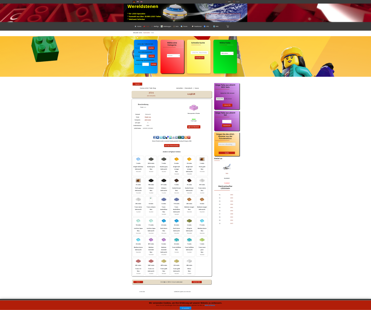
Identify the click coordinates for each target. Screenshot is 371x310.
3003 (231, 194)
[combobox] (227, 53)
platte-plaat (148, 120)
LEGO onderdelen (225, 16)
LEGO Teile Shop (150, 88)
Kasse (197, 88)
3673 (231, 223)
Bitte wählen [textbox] (225, 53)
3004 (231, 198)
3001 (231, 207)
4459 (231, 214)
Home (142, 88)
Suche (227, 153)
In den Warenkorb (194, 126)
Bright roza (148, 117)
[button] (236, 1)
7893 (226, 173)
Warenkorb (188, 88)
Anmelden (179, 88)
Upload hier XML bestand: (227, 93)
